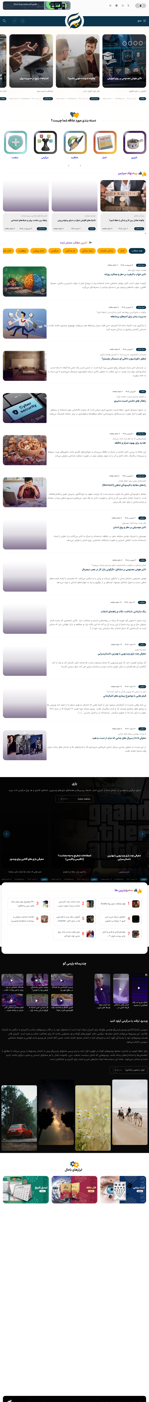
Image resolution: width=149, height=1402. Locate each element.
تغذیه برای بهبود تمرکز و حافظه (130, 443)
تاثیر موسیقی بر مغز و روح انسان (129, 527)
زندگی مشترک (106, 251)
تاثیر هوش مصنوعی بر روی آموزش (124, 78)
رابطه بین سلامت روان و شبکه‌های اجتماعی (126, 220)
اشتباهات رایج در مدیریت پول (34, 78)
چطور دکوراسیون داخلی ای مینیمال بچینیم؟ (124, 359)
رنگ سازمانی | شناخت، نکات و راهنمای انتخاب (123, 612)
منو (139, 21)
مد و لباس (70, 251)
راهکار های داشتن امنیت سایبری (130, 401)
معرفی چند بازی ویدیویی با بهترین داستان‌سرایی (122, 654)
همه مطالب (137, 251)
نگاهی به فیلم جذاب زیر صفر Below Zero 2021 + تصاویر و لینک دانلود (25, 857)
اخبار (122, 251)
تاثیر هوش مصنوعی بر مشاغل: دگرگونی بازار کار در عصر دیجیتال (114, 570)
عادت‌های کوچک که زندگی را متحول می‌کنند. (28, 220)
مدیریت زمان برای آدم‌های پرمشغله (128, 317)
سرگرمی (54, 251)
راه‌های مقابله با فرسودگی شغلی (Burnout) (124, 485)
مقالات (142, 98)
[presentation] (80, 166)
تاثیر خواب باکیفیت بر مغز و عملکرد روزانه (125, 274)
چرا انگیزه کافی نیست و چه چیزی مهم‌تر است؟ (76, 220)
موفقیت (22, 251)
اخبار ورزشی (38, 251)
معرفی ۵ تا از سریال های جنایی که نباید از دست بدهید (119, 738)
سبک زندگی (94, 98)
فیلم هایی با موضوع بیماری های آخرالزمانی (124, 696)
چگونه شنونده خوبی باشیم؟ (81, 78)
